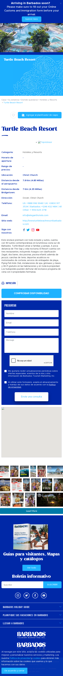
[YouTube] (37, 229)
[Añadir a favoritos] (13, 115)
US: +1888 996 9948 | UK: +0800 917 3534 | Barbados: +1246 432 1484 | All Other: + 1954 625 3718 (42, 206)
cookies (37, 658)
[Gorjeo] (26, 595)
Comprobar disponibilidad (31, 293)
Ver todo (31, 568)
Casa (3, 100)
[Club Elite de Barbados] (31, 647)
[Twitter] (28, 229)
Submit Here (31, 19)
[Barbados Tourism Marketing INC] (31, 635)
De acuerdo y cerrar (14, 671)
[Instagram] (32, 229)
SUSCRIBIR (52, 585)
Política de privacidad (20, 658)
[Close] (61, 3)
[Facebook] (24, 229)
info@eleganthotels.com (35, 215)
